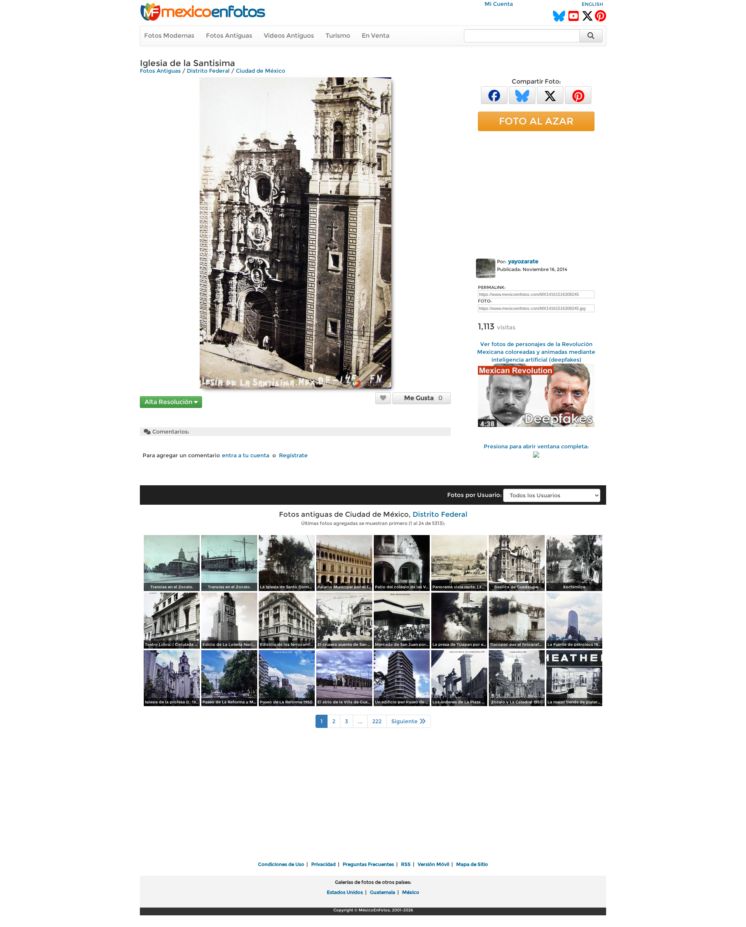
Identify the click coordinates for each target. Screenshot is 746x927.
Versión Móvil (433, 864)
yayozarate (523, 261)
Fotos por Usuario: (474, 494)
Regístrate (293, 455)
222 (377, 721)
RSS (406, 864)
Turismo (338, 35)
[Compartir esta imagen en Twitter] (550, 94)
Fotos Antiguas (229, 35)
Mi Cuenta (499, 3)
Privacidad (323, 864)
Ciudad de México (260, 70)
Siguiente (405, 721)
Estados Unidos (345, 892)
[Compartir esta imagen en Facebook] (494, 94)
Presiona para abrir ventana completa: (536, 446)
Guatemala (382, 892)
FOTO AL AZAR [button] (536, 121)
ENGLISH (592, 4)
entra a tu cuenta (245, 455)
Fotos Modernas (169, 35)
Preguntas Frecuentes (368, 864)
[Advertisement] (536, 193)
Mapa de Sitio (472, 864)
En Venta (375, 35)
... (360, 721)
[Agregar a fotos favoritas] (383, 397)
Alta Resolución (169, 402)
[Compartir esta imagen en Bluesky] (522, 94)
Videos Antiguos (289, 35)
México (410, 892)
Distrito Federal (208, 70)
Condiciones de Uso (281, 864)
